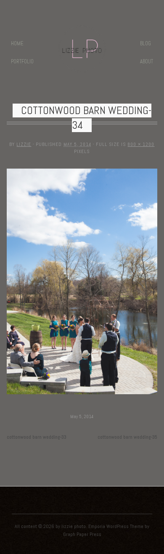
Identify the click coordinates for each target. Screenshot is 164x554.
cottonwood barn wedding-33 (36, 437)
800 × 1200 (140, 144)
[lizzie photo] (82, 67)
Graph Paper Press (82, 534)
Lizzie (23, 144)
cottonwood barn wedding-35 (127, 437)
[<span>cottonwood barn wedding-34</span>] (82, 394)
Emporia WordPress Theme (115, 526)
